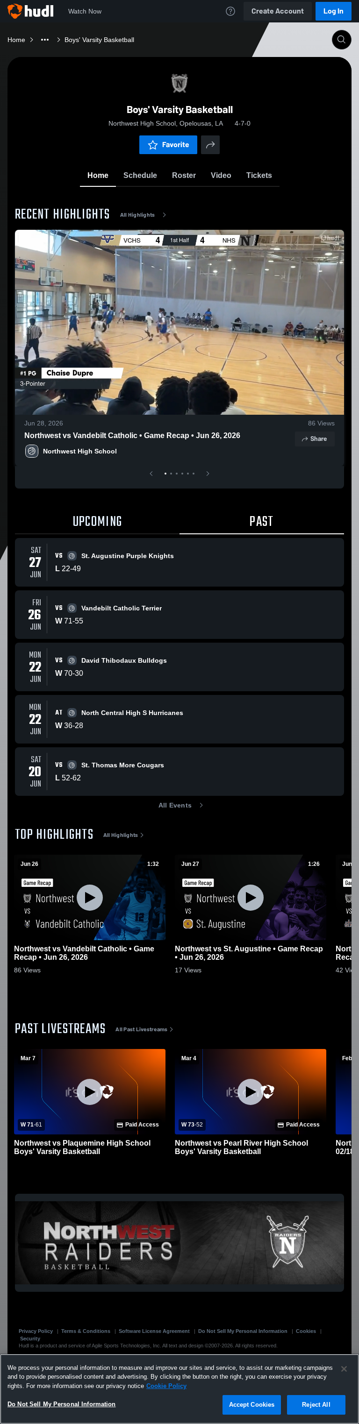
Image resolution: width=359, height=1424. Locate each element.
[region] (179, 1389)
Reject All (316, 1404)
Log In (333, 11)
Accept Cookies (252, 1404)
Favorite (175, 144)
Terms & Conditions (85, 1331)
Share (318, 438)
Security (30, 1338)
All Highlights (137, 215)
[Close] (344, 1369)
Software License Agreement (154, 1331)
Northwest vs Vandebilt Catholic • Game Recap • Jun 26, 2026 (132, 435)
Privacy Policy (36, 1331)
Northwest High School (80, 451)
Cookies (306, 1331)
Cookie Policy (166, 1385)
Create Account (277, 11)
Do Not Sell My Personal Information (242, 1331)
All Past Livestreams (141, 1029)
